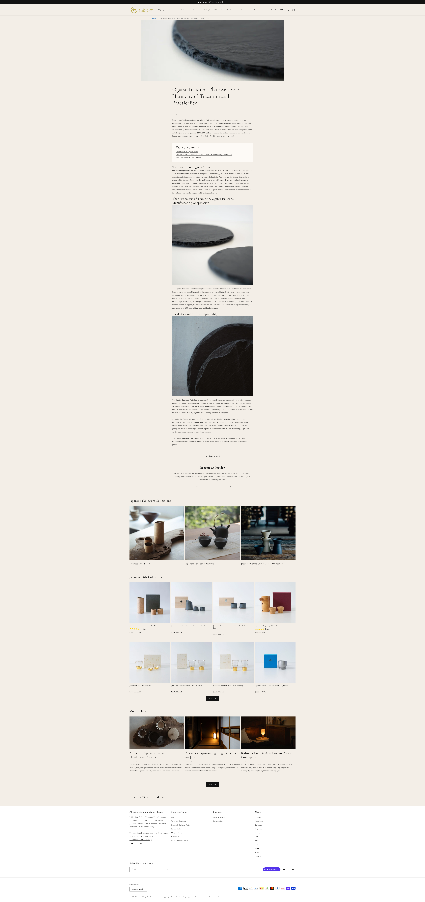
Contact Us (175, 837)
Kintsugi (258, 833)
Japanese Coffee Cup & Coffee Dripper (260, 563)
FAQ (173, 817)
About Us (258, 856)
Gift (256, 837)
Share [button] (176, 114)
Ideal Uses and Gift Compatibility (188, 158)
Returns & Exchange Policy (180, 825)
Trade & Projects (219, 817)
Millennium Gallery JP (141, 897)
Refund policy (154, 897)
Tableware (258, 825)
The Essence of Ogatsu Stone (187, 151)
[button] (162, 10)
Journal (257, 848)
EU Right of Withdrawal (179, 840)
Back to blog (214, 456)
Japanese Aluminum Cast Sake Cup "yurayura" (272, 685)
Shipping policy (188, 897)
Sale (256, 840)
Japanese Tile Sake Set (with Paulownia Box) (188, 626)
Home (154, 18)
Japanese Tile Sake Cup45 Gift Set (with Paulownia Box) (232, 627)
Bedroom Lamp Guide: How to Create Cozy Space (266, 755)
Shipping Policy (176, 833)
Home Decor (259, 821)
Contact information (201, 897)
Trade (257, 852)
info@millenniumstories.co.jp (140, 839)
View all (212, 699)
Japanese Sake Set (138, 563)
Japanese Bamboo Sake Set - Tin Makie (144, 626)
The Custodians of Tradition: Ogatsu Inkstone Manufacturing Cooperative (204, 155)
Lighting (258, 817)
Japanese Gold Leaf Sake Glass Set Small (186, 685)
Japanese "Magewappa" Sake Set (267, 626)
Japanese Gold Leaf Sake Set (140, 685)
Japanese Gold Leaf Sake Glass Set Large (228, 685)
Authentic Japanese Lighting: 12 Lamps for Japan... (210, 755)
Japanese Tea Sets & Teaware (199, 563)
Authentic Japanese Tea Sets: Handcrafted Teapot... (148, 755)
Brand (257, 844)
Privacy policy (165, 897)
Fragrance (258, 829)
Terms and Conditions (178, 821)
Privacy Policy (176, 829)
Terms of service (176, 897)
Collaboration (218, 821)
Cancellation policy (214, 897)
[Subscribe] (229, 486)
